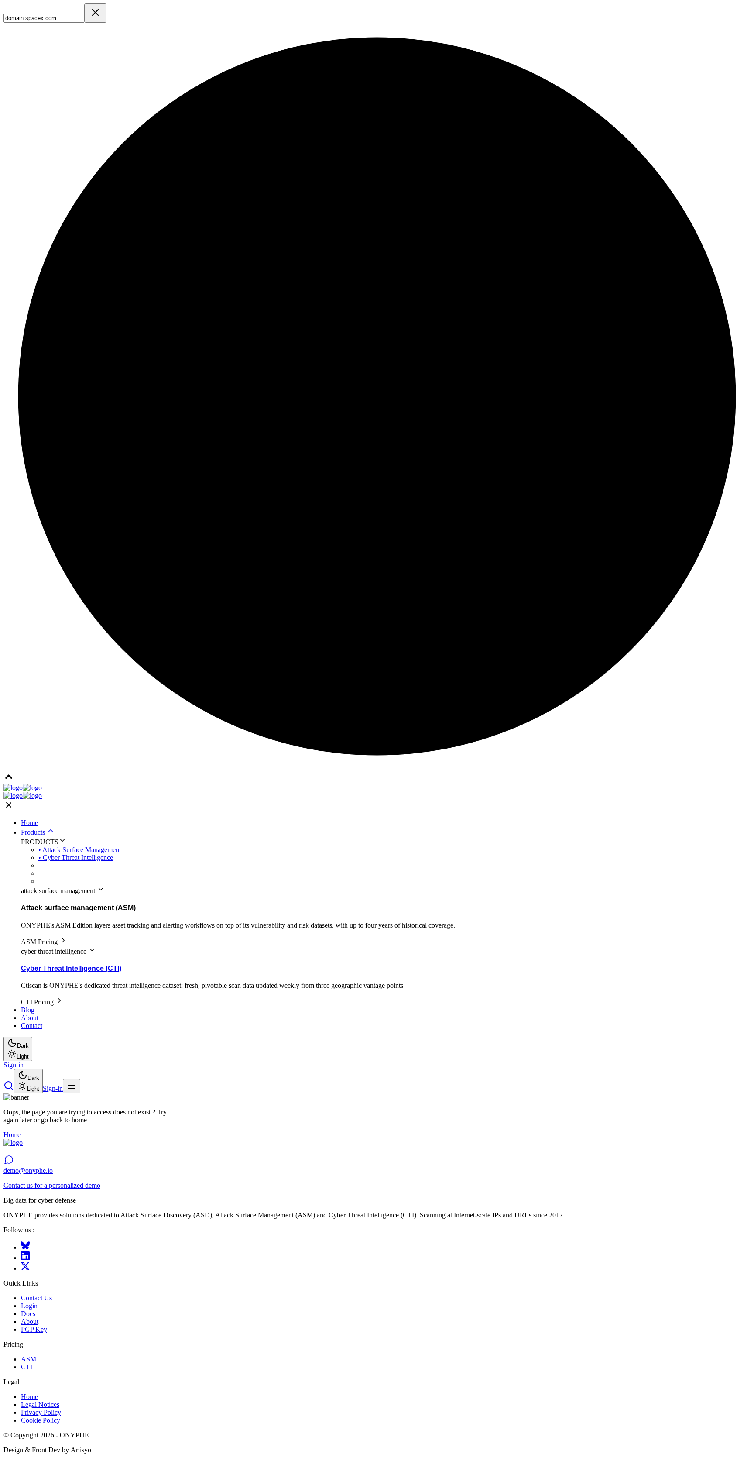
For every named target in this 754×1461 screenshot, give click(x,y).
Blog (27, 1010)
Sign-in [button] (13, 1065)
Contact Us (36, 1298)
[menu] (71, 1086)
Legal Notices (40, 1404)
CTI (26, 1367)
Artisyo (81, 1450)
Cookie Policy (40, 1420)
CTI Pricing (38, 1002)
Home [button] (12, 1134)
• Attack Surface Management (79, 849)
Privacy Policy (41, 1412)
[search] (95, 13)
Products (34, 832)
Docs (28, 1313)
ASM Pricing (40, 941)
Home (29, 822)
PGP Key (34, 1329)
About (29, 1017)
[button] (8, 1088)
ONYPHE (74, 1435)
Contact (31, 1025)
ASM (28, 1359)
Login (29, 1306)
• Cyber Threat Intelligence (75, 857)
